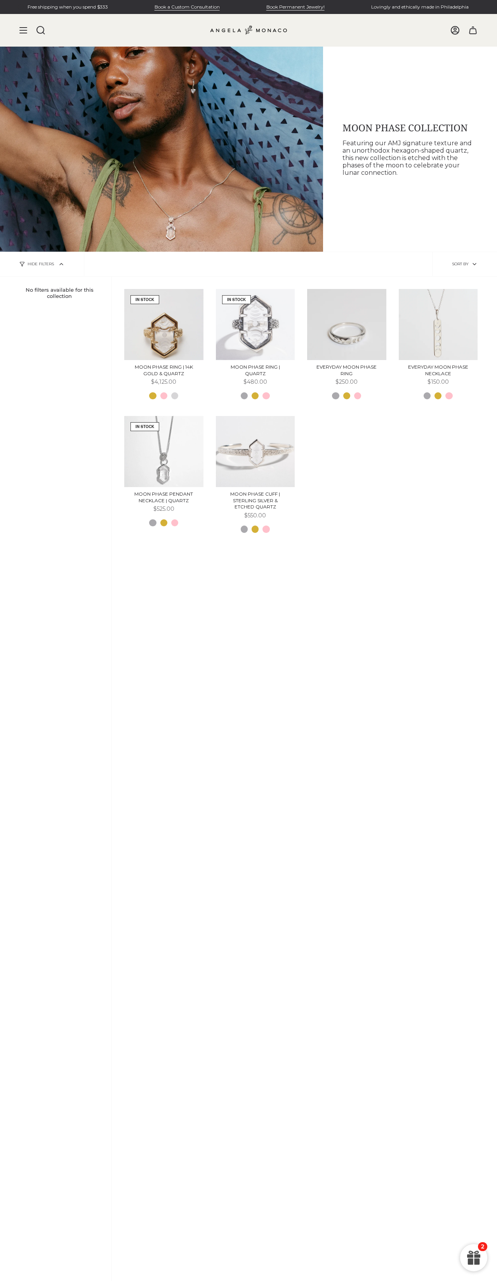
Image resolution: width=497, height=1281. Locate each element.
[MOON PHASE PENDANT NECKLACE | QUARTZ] (163, 451)
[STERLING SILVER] (244, 395)
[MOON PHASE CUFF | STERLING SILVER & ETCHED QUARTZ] (255, 451)
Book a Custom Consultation (187, 7)
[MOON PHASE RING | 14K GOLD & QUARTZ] (163, 324)
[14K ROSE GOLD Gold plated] (265, 395)
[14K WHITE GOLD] (174, 395)
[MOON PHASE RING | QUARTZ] (255, 324)
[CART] (473, 30)
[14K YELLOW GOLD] (152, 395)
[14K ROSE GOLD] (163, 395)
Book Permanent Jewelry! (295, 7)
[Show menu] (23, 30)
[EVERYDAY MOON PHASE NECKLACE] (438, 324)
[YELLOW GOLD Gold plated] (163, 522)
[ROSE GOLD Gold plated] (174, 522)
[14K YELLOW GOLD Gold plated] (255, 395)
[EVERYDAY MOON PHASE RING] (346, 324)
